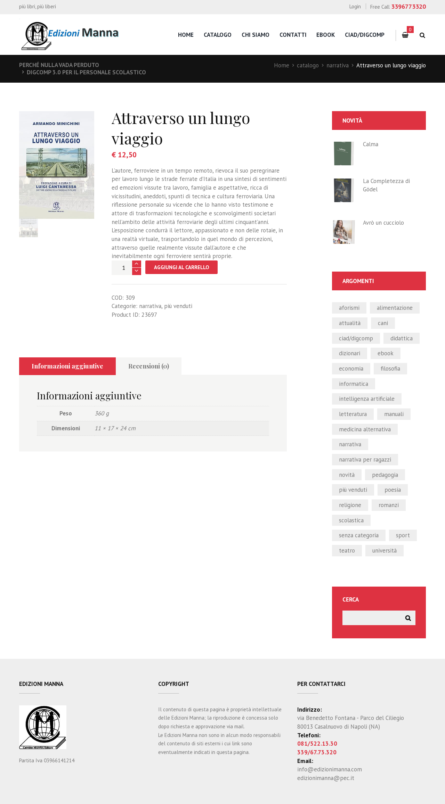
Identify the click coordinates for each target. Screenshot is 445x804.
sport (403, 535)
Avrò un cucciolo (383, 222)
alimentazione (395, 308)
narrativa (337, 65)
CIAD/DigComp (365, 35)
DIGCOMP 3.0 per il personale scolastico (86, 72)
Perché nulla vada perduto (59, 65)
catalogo (218, 35)
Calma (370, 144)
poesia (393, 490)
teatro (347, 550)
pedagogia (385, 475)
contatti (293, 35)
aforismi (349, 308)
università (384, 550)
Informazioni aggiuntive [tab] (67, 366)
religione (350, 505)
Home (281, 65)
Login (355, 6)
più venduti (178, 306)
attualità (350, 323)
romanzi (389, 505)
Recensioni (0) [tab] (148, 366)
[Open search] (422, 35)
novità (347, 475)
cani (383, 323)
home (186, 35)
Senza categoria (359, 535)
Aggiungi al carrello (181, 267)
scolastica (351, 520)
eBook (325, 35)
